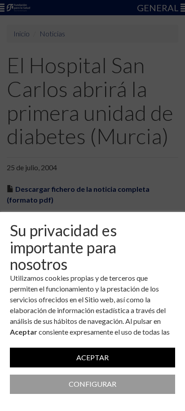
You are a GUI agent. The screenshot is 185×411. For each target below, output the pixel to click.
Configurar (92, 384)
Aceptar (92, 357)
